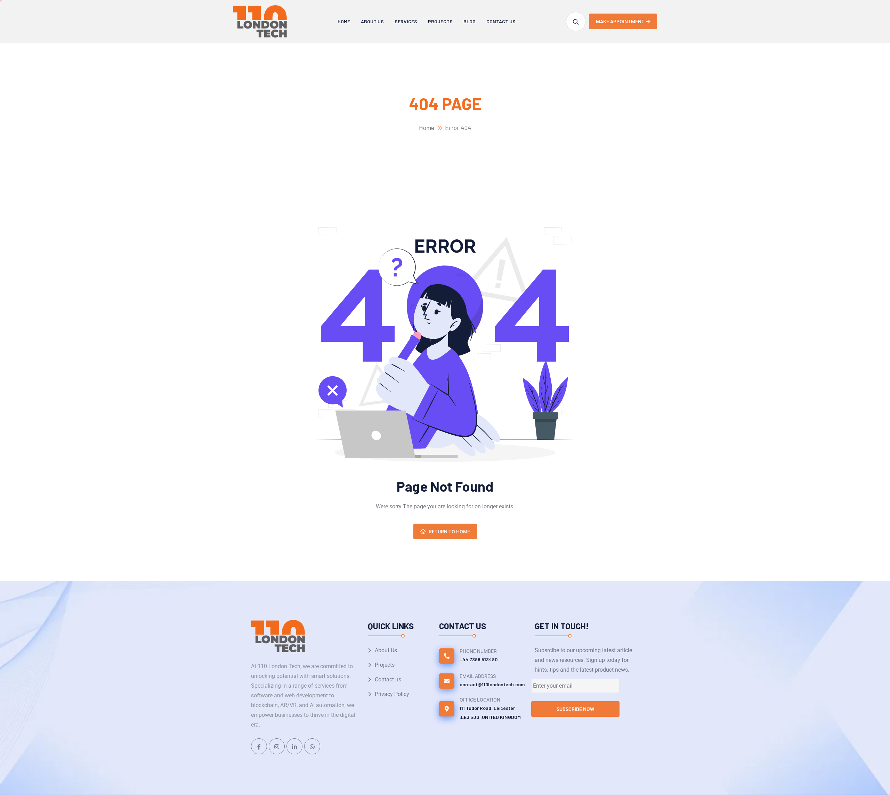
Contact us (501, 21)
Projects (440, 21)
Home (344, 21)
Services (406, 21)
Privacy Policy (392, 694)
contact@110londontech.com (492, 684)
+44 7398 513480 (478, 659)
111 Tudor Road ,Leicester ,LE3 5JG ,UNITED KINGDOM (490, 712)
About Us (372, 21)
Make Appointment (620, 21)
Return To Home (449, 531)
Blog (469, 21)
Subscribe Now (575, 709)
